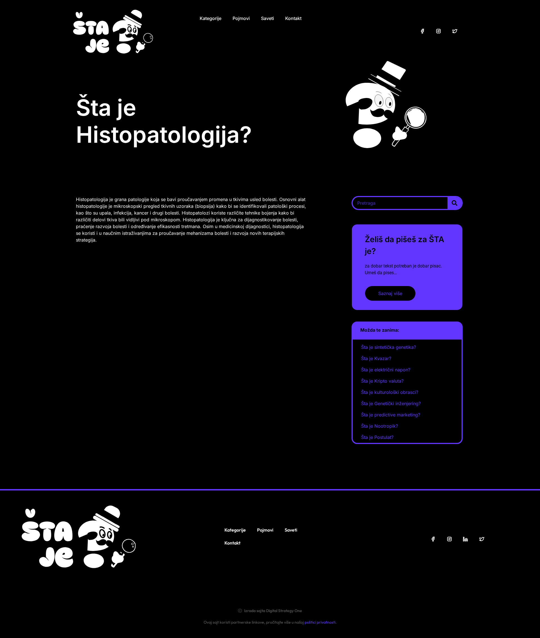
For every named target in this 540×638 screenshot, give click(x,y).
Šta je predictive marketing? (390, 415)
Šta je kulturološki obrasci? (389, 392)
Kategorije (210, 18)
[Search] (454, 203)
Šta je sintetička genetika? (388, 347)
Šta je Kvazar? (376, 358)
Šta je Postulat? (377, 437)
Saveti (267, 18)
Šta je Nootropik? (379, 426)
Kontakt (293, 18)
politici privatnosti (320, 622)
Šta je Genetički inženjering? (391, 403)
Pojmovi (241, 18)
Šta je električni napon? (385, 369)
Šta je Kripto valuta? (382, 381)
